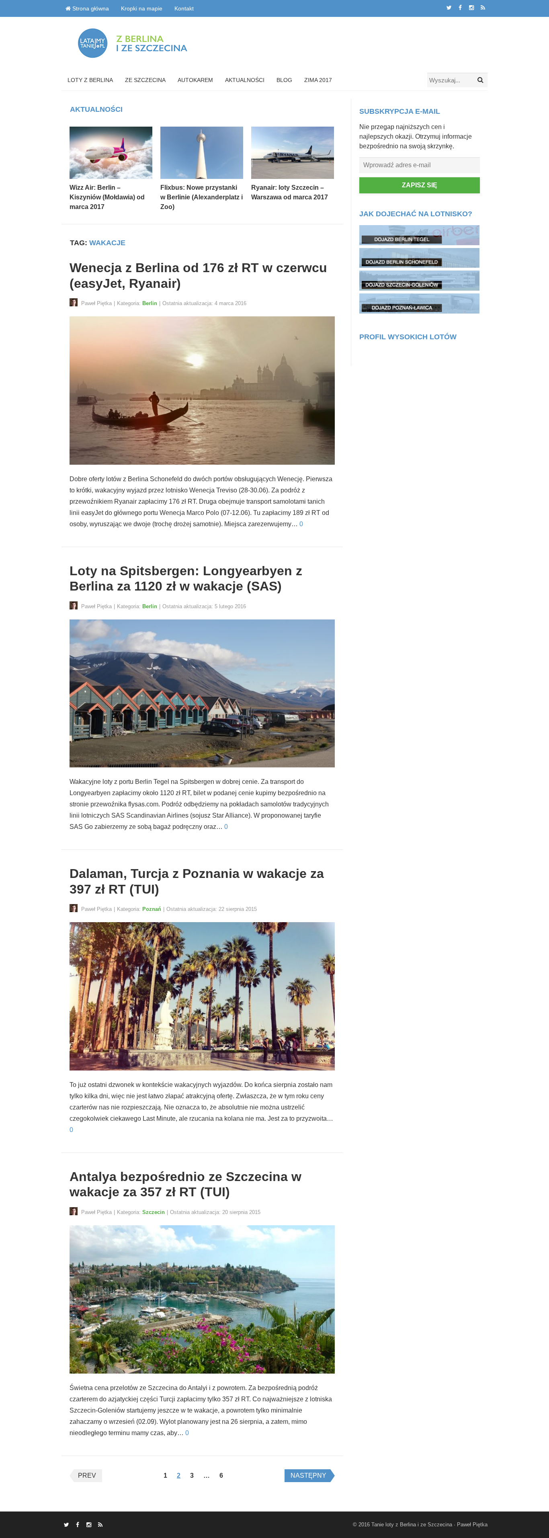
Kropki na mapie (141, 8)
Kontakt (184, 8)
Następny (308, 1475)
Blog (284, 80)
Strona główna (90, 8)
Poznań (151, 909)
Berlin (149, 303)
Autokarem (195, 80)
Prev (87, 1475)
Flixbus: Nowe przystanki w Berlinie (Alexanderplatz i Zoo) (201, 197)
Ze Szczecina (145, 80)
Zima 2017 (318, 80)
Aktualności (244, 80)
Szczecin (153, 1212)
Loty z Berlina (90, 80)
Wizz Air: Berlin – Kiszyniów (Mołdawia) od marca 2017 (107, 197)
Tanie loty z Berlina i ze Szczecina (411, 1525)
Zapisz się (419, 185)
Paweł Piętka (472, 1525)
